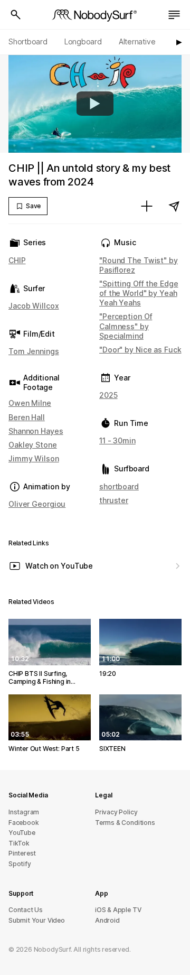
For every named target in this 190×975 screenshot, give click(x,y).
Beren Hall (26, 417)
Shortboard (28, 41)
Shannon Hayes (35, 430)
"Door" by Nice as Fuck (140, 349)
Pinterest (22, 853)
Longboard (83, 41)
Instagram (23, 812)
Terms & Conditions (125, 823)
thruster (113, 500)
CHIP (17, 260)
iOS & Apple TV (118, 910)
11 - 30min (117, 440)
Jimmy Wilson (33, 458)
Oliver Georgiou (36, 503)
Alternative (137, 41)
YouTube (21, 833)
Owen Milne (29, 402)
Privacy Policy (116, 812)
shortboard (119, 486)
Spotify (19, 864)
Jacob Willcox (33, 305)
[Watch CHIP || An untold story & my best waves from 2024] (95, 103)
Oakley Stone (32, 444)
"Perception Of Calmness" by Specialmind (125, 326)
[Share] (174, 206)
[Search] (15, 14)
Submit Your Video (36, 920)
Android (107, 920)
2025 (108, 395)
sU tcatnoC (25, 910)
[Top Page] (95, 14)
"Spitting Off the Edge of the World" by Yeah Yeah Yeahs (138, 293)
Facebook (23, 823)
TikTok (19, 843)
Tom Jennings (33, 351)
